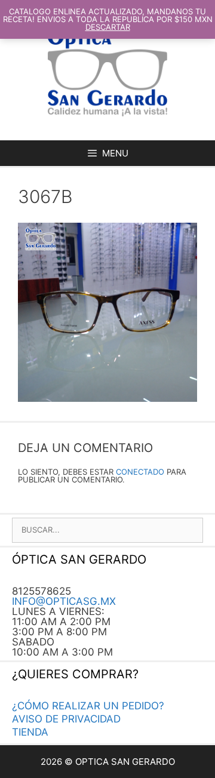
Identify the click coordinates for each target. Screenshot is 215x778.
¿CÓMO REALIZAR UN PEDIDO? (88, 706)
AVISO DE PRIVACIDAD (66, 719)
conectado (140, 471)
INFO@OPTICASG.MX (64, 601)
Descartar (107, 27)
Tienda (30, 732)
